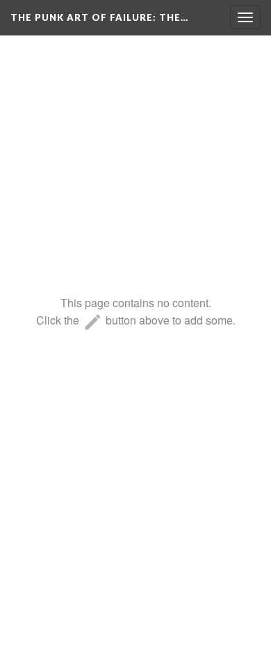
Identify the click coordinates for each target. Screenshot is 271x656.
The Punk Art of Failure (99, 17)
